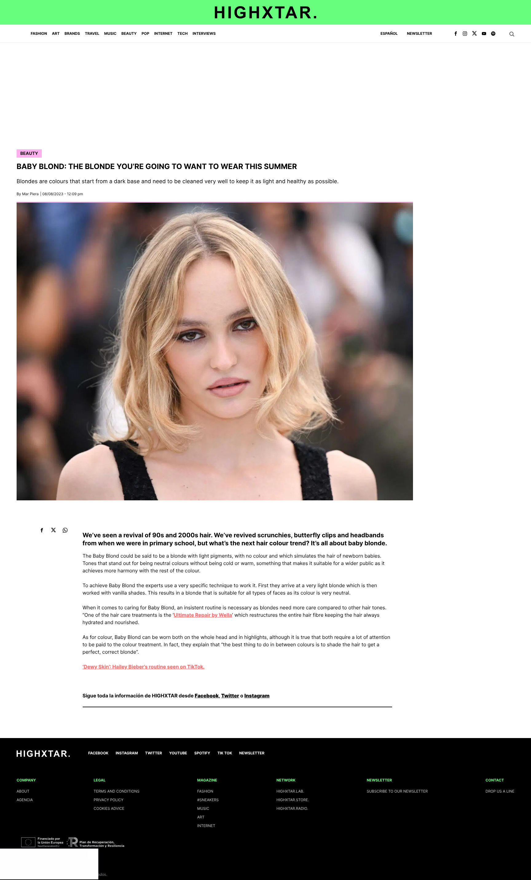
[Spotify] (493, 34)
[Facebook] (456, 34)
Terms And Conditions (117, 791)
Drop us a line (500, 791)
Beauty (29, 153)
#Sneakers (208, 799)
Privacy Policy (109, 799)
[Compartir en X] (53, 530)
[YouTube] (484, 34)
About (23, 791)
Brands (72, 33)
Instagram (256, 695)
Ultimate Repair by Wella (203, 615)
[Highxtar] (265, 12)
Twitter (230, 695)
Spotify (202, 753)
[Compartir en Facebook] (42, 530)
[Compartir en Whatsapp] (65, 530)
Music (203, 808)
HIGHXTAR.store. (293, 799)
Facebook (207, 695)
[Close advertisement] (92, 854)
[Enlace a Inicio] (43, 755)
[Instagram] (465, 34)
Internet (206, 825)
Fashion (205, 791)
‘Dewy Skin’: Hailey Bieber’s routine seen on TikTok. (144, 667)
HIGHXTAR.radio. (292, 808)
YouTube (178, 753)
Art (201, 817)
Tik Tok (224, 753)
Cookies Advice (109, 808)
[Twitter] (474, 34)
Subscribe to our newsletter (397, 791)
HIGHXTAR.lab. (290, 791)
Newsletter (419, 33)
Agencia (25, 799)
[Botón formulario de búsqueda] (511, 34)
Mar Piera (30, 194)
